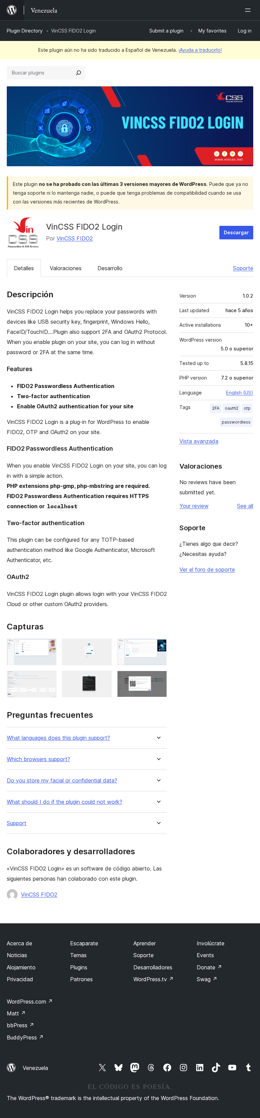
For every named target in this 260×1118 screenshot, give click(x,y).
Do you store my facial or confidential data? (62, 780)
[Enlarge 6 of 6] (157, 679)
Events (205, 955)
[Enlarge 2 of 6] (102, 647)
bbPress (20, 1025)
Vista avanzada (198, 441)
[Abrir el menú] (249, 10)
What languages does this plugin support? (58, 738)
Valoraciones (66, 268)
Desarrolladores (152, 967)
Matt (16, 1013)
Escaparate (84, 943)
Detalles (24, 268)
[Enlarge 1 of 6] (47, 647)
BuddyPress (25, 1037)
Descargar (236, 232)
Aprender (144, 943)
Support (16, 823)
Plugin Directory (25, 31)
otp (247, 408)
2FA (215, 408)
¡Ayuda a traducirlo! (200, 50)
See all (245, 505)
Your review (194, 505)
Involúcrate (210, 943)
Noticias (17, 955)
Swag (207, 979)
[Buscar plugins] (78, 73)
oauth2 (231, 408)
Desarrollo (110, 268)
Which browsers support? (38, 759)
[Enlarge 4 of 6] (47, 679)
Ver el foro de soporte (207, 569)
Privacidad (20, 979)
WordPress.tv (153, 979)
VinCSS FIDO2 (75, 238)
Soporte (243, 268)
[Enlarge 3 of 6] (157, 647)
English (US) (239, 392)
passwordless (236, 422)
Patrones (81, 979)
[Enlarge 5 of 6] (102, 679)
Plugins (78, 967)
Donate (209, 967)
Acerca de (19, 943)
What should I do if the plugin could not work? (64, 802)
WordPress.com (30, 1001)
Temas (78, 955)
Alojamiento (21, 967)
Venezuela (35, 1068)
